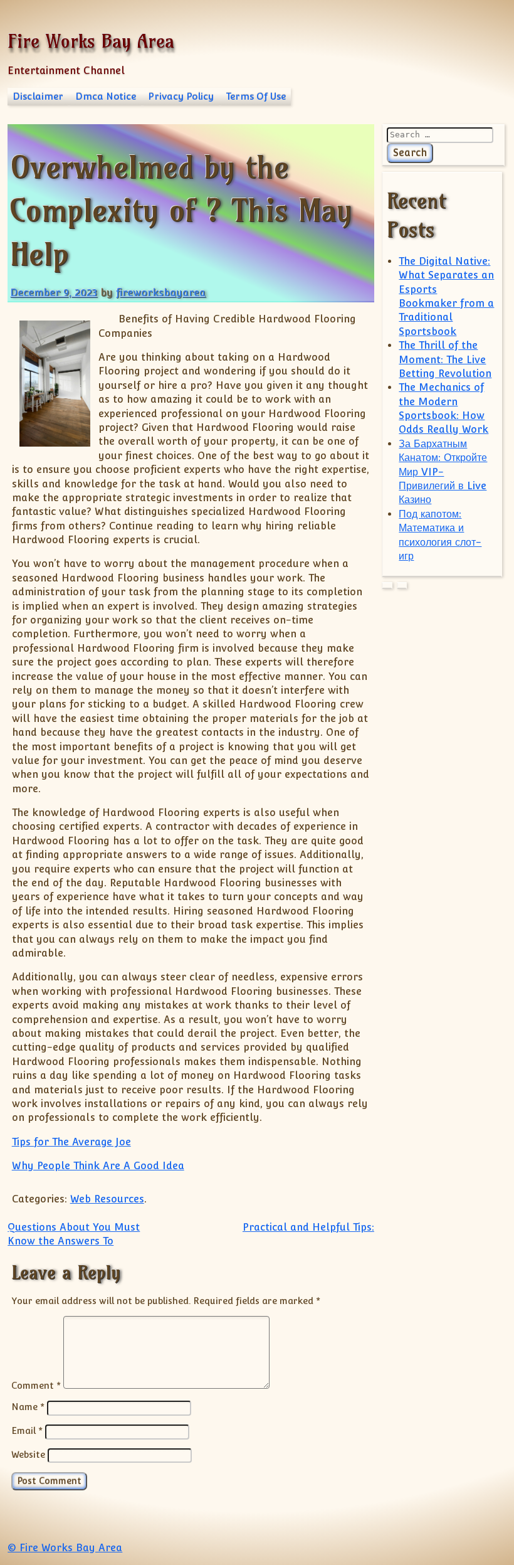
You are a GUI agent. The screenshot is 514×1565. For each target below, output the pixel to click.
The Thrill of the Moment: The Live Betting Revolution (445, 359)
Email (27, 1430)
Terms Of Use (256, 96)
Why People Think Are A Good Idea (98, 1166)
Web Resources (107, 1199)
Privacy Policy (181, 96)
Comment (36, 1385)
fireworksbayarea (161, 293)
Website (28, 1454)
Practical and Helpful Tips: (308, 1227)
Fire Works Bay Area (91, 41)
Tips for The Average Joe (71, 1142)
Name (28, 1406)
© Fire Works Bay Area (65, 1548)
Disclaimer (38, 96)
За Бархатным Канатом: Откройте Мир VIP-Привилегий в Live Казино (443, 472)
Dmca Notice (105, 96)
